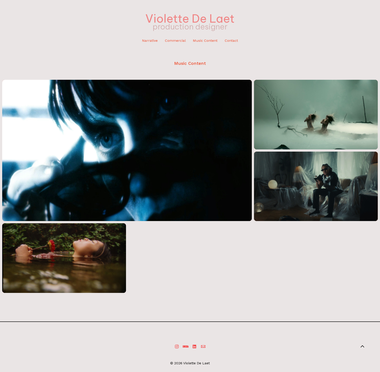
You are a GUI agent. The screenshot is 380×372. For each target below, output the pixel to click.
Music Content (205, 40)
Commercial (175, 40)
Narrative (150, 40)
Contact (231, 40)
